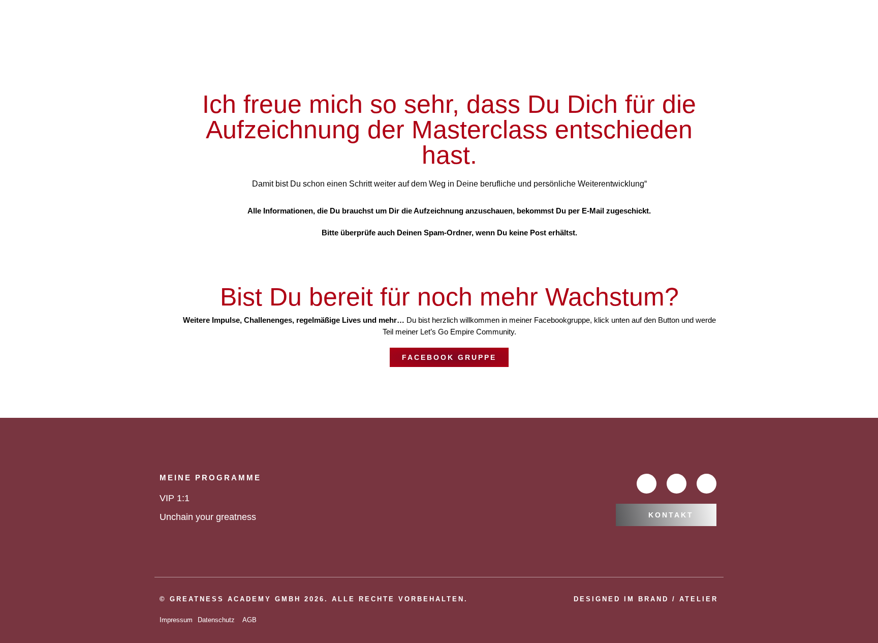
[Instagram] (706, 484)
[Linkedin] (676, 484)
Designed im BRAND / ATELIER (646, 599)
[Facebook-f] (646, 484)
